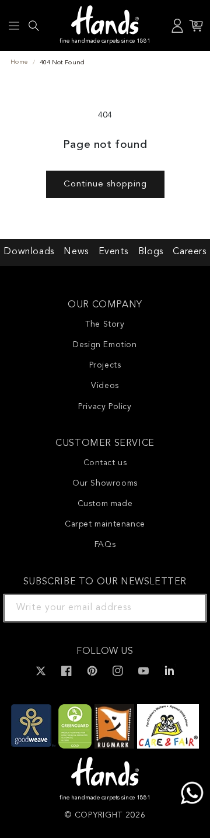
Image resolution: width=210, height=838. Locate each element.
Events (114, 252)
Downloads (29, 252)
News (76, 252)
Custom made (105, 504)
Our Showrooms (105, 483)
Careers (189, 252)
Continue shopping (105, 184)
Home (19, 62)
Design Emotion (104, 345)
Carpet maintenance (105, 524)
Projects (105, 365)
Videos (105, 386)
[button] (14, 26)
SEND (183, 608)
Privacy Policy (104, 407)
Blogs (150, 252)
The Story (104, 324)
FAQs (105, 545)
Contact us (105, 463)
